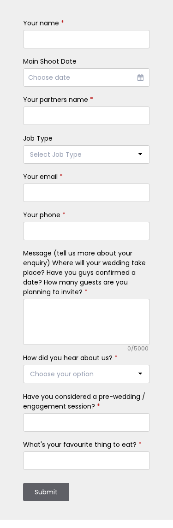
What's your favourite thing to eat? (82, 444)
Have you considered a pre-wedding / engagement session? (84, 401)
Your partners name (58, 99)
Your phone (44, 215)
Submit (46, 492)
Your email (43, 176)
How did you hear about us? (70, 357)
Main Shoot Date (50, 61)
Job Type (38, 138)
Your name (43, 23)
